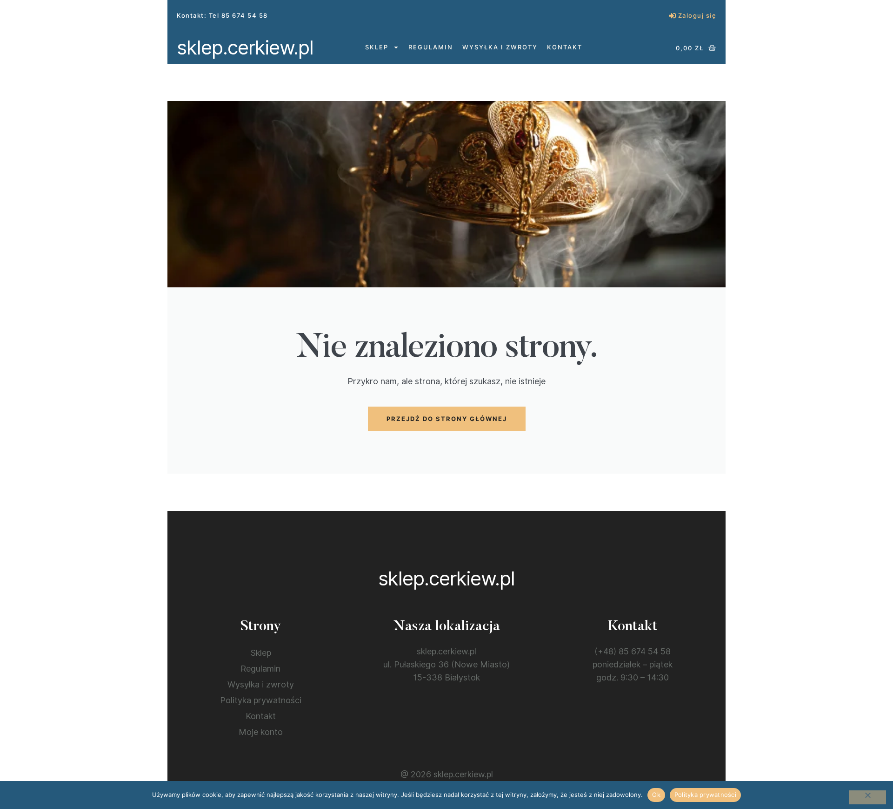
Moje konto (261, 732)
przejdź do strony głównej (447, 418)
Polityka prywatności (260, 700)
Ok (656, 794)
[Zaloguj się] (672, 15)
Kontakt (564, 47)
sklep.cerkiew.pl (245, 47)
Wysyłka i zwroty (500, 47)
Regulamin (430, 47)
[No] (867, 797)
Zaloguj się (697, 15)
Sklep (376, 47)
